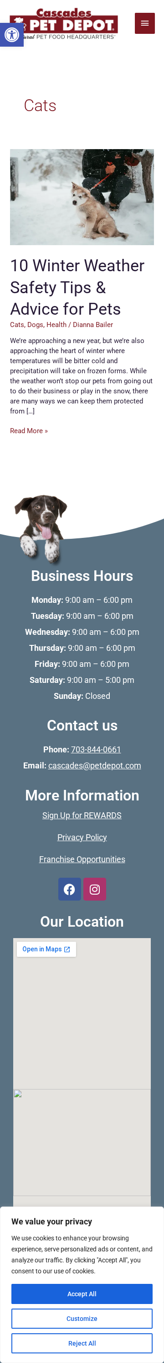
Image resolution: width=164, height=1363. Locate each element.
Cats (17, 325)
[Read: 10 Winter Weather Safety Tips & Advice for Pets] (82, 196)
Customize (82, 1318)
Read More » (29, 430)
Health (56, 325)
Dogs (35, 325)
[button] (12, 35)
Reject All (82, 1343)
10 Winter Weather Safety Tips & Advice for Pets (77, 287)
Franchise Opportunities (82, 859)
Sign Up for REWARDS (82, 815)
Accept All (82, 1294)
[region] (82, 1285)
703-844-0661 (96, 749)
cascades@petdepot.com (94, 765)
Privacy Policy (82, 837)
